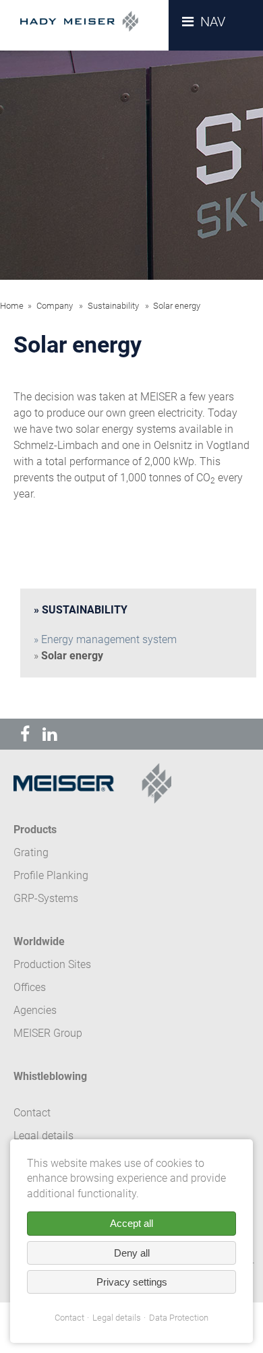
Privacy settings (131, 1282)
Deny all (132, 1253)
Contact (69, 1318)
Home (12, 306)
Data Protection (178, 1318)
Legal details (116, 1318)
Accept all (131, 1223)
